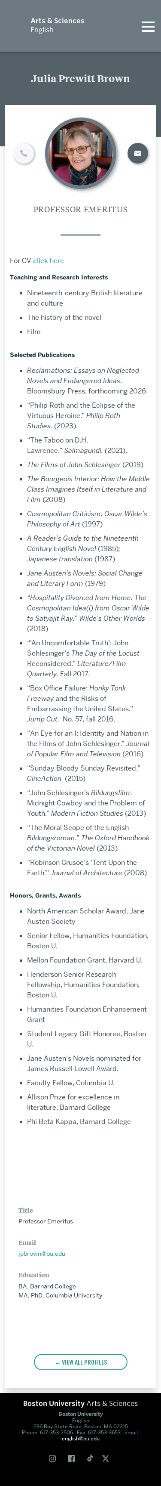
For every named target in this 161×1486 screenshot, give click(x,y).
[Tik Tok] (90, 1458)
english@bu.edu (81, 1439)
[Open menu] (148, 26)
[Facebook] (73, 1458)
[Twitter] (107, 1458)
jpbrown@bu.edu (41, 1253)
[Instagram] (54, 1458)
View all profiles (84, 1361)
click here (47, 260)
